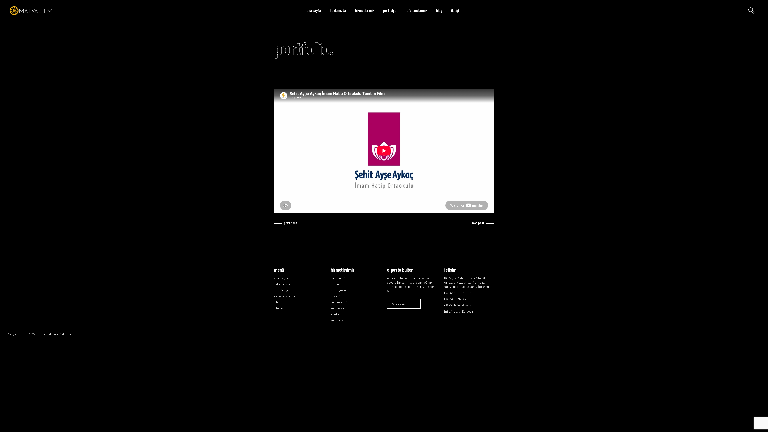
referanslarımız (286, 296)
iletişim (280, 308)
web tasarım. (340, 320)
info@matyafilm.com (458, 311)
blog (277, 302)
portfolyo (281, 290)
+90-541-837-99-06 (457, 299)
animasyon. (339, 308)
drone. (336, 284)
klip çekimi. (340, 290)
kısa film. (339, 296)
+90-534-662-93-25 (457, 305)
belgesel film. (342, 302)
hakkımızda (282, 284)
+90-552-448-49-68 (457, 293)
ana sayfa (281, 278)
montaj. (336, 314)
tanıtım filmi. (342, 278)
